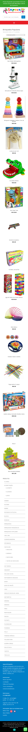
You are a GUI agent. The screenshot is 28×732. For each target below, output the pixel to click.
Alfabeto (9, 488)
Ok (14, 729)
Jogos (8, 495)
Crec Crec (7, 535)
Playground (7, 624)
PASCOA (6, 616)
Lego (5, 589)
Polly (6, 632)
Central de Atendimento (8, 688)
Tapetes (6, 651)
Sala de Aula (8, 647)
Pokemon (7, 628)
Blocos (6, 516)
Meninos (6, 604)
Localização (6, 682)
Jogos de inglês (8, 585)
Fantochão (9, 557)
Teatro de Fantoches (12, 561)
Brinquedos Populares (11, 531)
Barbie (6, 508)
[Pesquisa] (23, 17)
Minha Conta (6, 710)
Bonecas (6, 520)
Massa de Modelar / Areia (11, 593)
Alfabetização (8, 485)
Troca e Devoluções (8, 686)
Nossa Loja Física (7, 679)
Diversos (8, 553)
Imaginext (7, 570)
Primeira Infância (9, 635)
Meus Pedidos (6, 713)
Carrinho (5, 715)
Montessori (7, 612)
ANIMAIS (6, 500)
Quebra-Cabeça (8, 643)
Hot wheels (7, 566)
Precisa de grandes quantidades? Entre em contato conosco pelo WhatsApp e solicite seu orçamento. (14, 3)
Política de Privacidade (8, 684)
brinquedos (7, 524)
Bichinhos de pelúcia (10, 512)
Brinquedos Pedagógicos (11, 527)
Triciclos (7, 655)
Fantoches (7, 547)
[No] (26, 726)
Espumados (7, 543)
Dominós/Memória (9, 539)
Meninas (6, 601)
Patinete (6, 620)
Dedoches (9, 549)
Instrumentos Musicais (11, 577)
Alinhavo (9, 491)
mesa (5, 608)
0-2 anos (6, 481)
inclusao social (9, 574)
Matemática (7, 597)
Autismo (6, 504)
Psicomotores (8, 639)
